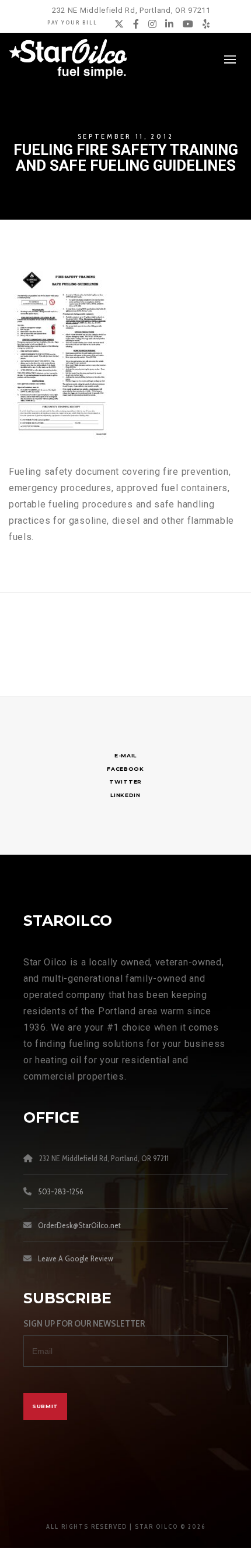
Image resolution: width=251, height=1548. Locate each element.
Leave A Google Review (75, 1258)
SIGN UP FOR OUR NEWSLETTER (84, 1323)
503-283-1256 (60, 1191)
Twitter (125, 781)
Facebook (125, 769)
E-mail (125, 755)
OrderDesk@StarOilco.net (79, 1225)
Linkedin (125, 795)
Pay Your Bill (72, 22)
